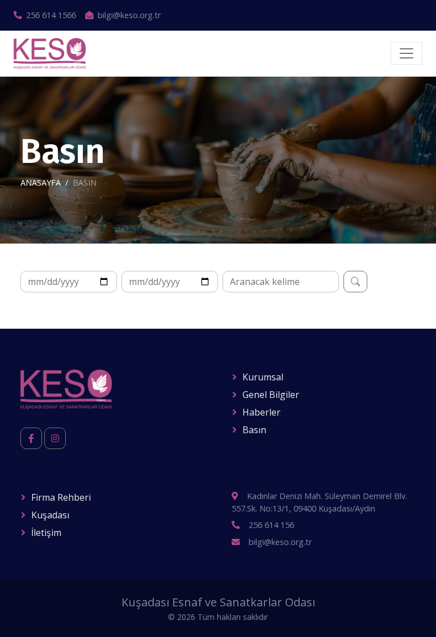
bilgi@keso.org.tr (129, 15)
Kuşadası (50, 515)
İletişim (46, 532)
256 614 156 (271, 524)
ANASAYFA (40, 182)
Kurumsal (262, 377)
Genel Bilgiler (270, 394)
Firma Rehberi (61, 497)
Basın (254, 430)
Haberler (261, 412)
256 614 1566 (51, 15)
